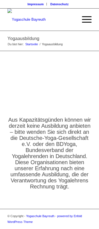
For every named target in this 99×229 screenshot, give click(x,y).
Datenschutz (59, 4)
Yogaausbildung (23, 38)
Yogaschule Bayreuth (40, 216)
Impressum (36, 4)
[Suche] (71, 20)
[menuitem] (36, 4)
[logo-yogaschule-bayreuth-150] (41, 20)
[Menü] (84, 20)
